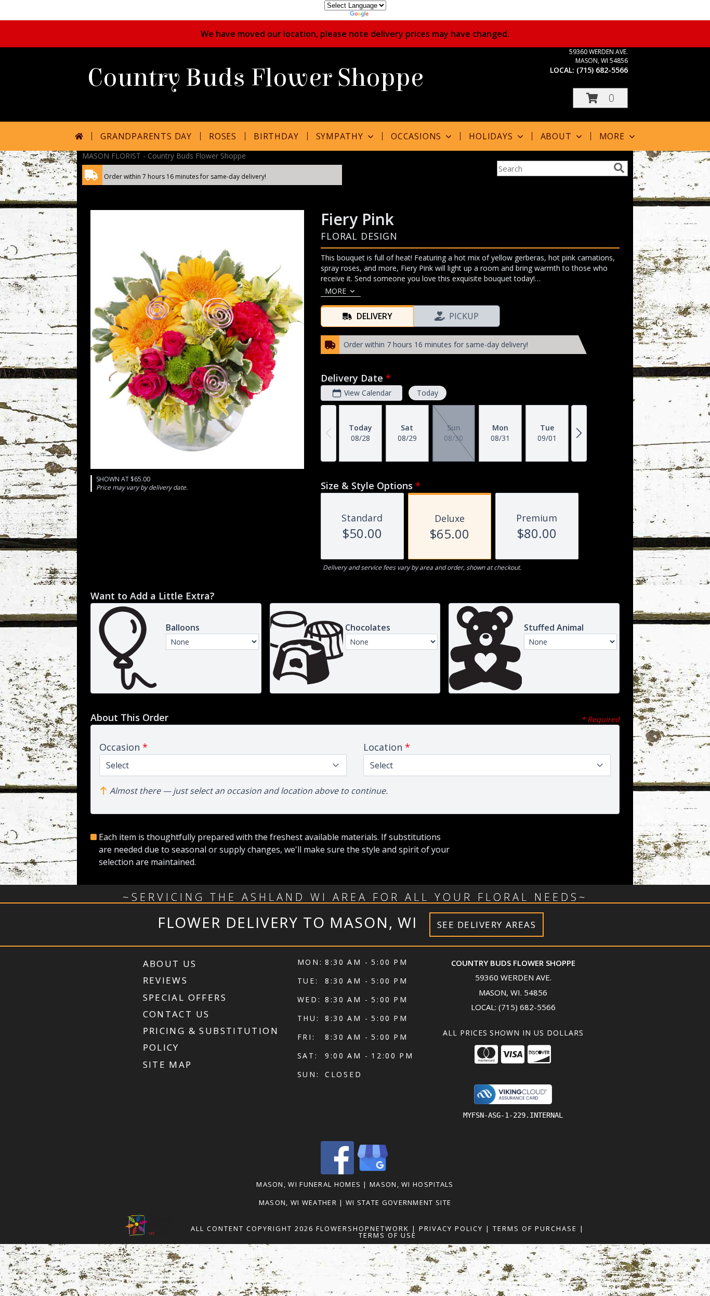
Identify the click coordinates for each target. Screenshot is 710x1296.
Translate (386, 15)
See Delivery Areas (486, 925)
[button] (600, 98)
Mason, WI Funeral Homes (308, 1184)
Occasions (416, 136)
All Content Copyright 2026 (252, 1228)
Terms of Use (387, 1235)
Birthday (276, 136)
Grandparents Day (146, 136)
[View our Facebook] (337, 1171)
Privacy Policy (451, 1228)
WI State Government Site (398, 1202)
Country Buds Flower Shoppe (255, 78)
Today (427, 393)
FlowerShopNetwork (362, 1228)
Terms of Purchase (535, 1228)
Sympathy (339, 136)
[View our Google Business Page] (372, 1171)
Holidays (490, 136)
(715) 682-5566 (602, 70)
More (612, 136)
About (556, 136)
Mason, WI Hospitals (412, 1184)
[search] (619, 168)
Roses (222, 136)
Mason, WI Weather (298, 1202)
